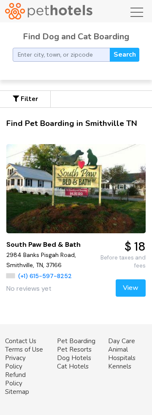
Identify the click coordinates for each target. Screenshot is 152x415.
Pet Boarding (76, 341)
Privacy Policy (15, 362)
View (130, 287)
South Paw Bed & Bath (43, 244)
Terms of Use (24, 349)
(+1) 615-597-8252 (45, 276)
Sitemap (17, 392)
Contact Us (20, 341)
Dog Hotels (74, 358)
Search (125, 54)
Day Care (121, 341)
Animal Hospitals (122, 353)
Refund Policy (15, 379)
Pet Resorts (74, 349)
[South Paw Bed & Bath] (76, 188)
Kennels (119, 366)
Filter (28, 99)
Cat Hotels (73, 366)
